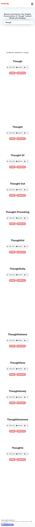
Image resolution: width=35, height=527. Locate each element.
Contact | (16, 521)
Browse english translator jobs (8, 520)
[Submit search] (30, 22)
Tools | (19, 521)
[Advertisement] (17, 36)
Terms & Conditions (5, 521)
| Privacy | (12, 521)
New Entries (27, 521)
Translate (21, 73)
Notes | (23, 521)
